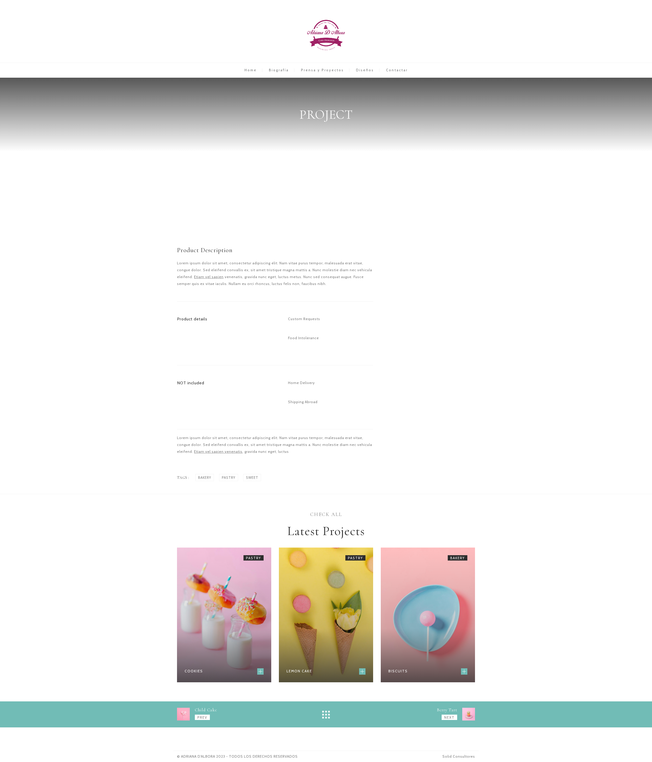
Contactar (397, 70)
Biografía (279, 70)
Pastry (228, 477)
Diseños (365, 70)
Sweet (252, 477)
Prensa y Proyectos (322, 70)
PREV (202, 717)
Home (250, 70)
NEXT (449, 717)
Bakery (204, 477)
